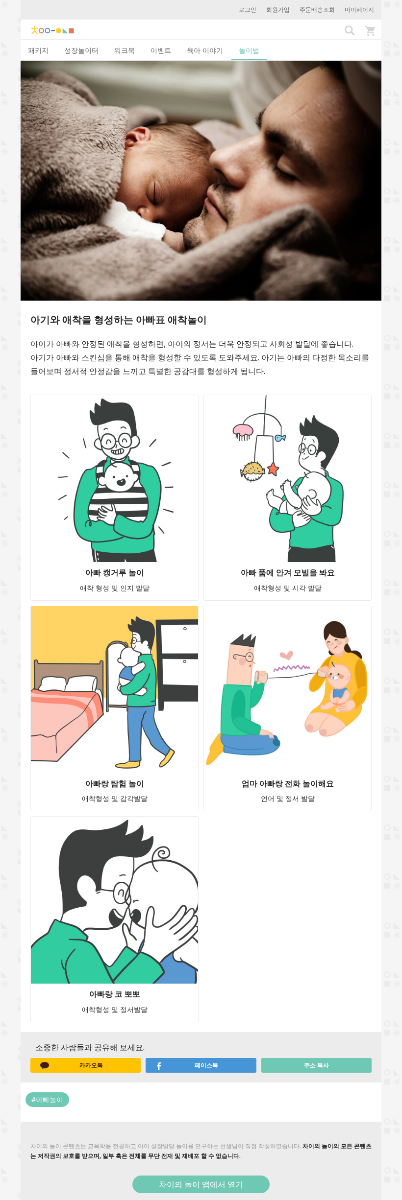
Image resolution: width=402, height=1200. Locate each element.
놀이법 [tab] (249, 50)
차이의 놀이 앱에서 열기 (201, 1184)
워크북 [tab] (124, 50)
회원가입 (278, 9)
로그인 (247, 9)
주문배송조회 (317, 9)
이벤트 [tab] (161, 50)
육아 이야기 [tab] (205, 50)
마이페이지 (359, 9)
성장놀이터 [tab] (81, 50)
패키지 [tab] (38, 50)
